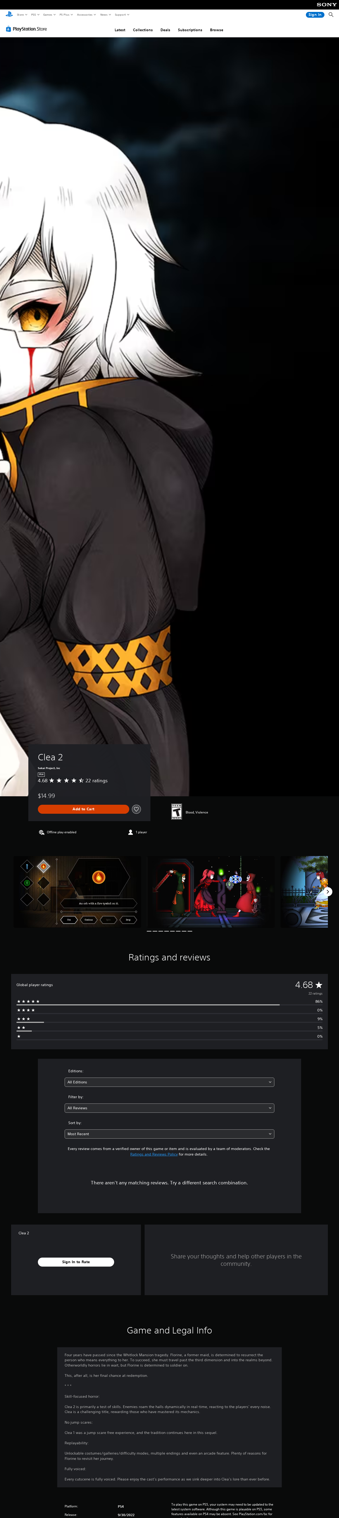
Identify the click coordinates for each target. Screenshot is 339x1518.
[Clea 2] (77, 892)
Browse (216, 29)
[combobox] (170, 1082)
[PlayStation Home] (9, 15)
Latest (120, 29)
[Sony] (327, 8)
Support (120, 14)
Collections (143, 29)
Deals (165, 29)
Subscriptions (190, 29)
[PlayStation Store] (27, 29)
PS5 (33, 14)
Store (20, 14)
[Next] (327, 891)
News (104, 14)
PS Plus (64, 14)
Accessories (84, 14)
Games (47, 14)
